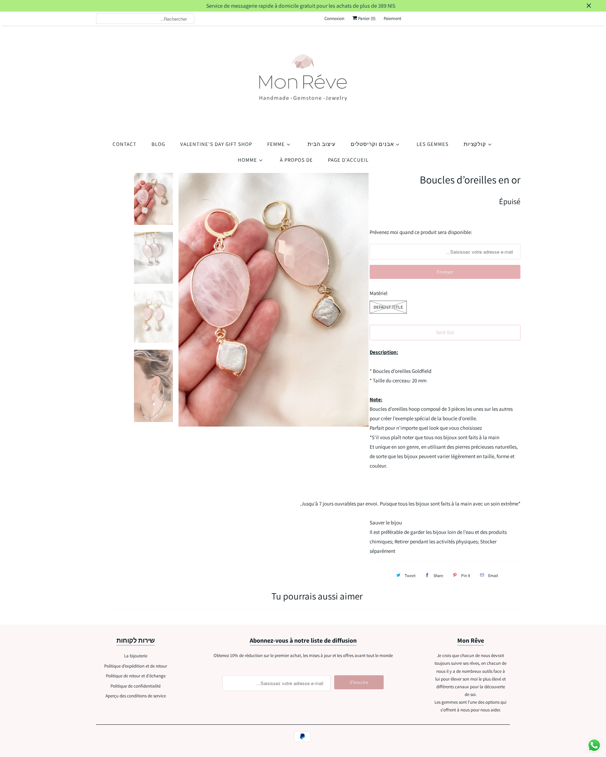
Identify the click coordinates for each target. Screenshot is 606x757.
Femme (276, 144)
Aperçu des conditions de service (136, 696)
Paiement (392, 18)
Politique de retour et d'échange (136, 676)
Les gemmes (433, 144)
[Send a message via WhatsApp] (594, 745)
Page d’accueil (348, 159)
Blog (158, 144)
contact (124, 144)
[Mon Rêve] (303, 78)
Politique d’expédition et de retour (135, 666)
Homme (248, 159)
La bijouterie (135, 656)
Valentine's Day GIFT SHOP (216, 144)
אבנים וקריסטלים (373, 144)
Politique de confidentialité (135, 686)
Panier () (366, 18)
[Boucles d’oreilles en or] (274, 300)
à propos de (296, 159)
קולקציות (475, 144)
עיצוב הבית (322, 144)
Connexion (334, 18)
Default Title (388, 307)
